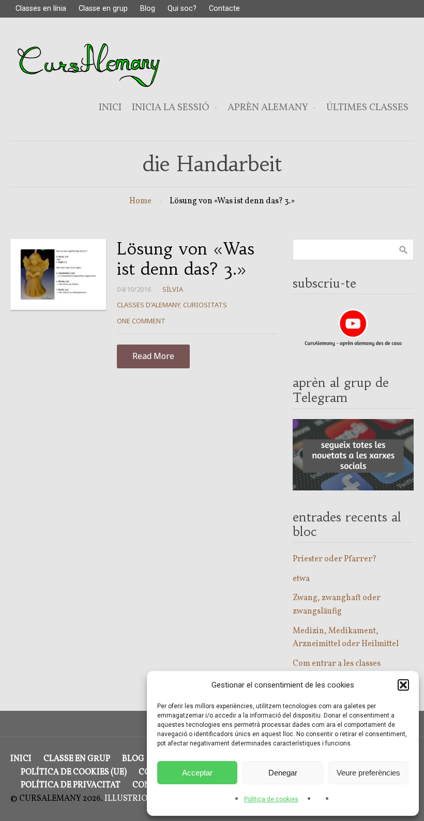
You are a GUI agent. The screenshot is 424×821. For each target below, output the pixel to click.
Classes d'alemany (148, 304)
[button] (403, 685)
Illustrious (131, 798)
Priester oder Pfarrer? (334, 559)
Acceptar (197, 772)
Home (140, 201)
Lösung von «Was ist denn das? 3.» (185, 258)
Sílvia (172, 289)
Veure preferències (368, 772)
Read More (153, 356)
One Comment (141, 320)
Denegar (282, 772)
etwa (301, 579)
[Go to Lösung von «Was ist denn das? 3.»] (58, 274)
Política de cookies (271, 799)
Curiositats (205, 304)
